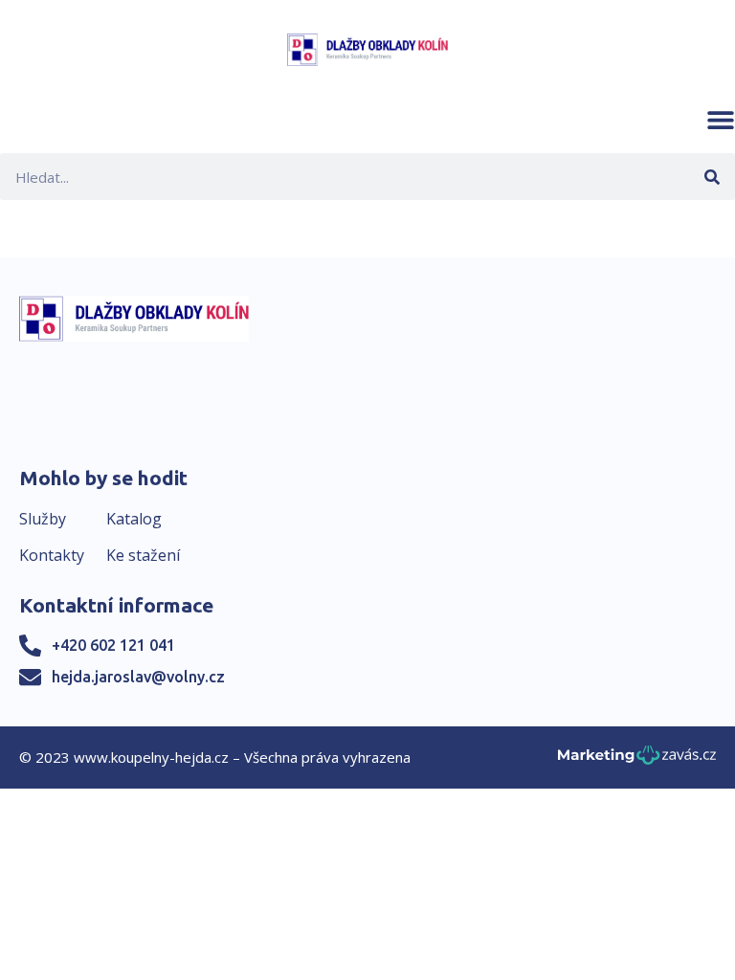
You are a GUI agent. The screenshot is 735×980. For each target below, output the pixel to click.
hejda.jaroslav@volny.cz (138, 676)
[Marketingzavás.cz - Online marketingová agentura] (637, 760)
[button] (720, 119)
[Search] (711, 176)
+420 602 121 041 (113, 645)
